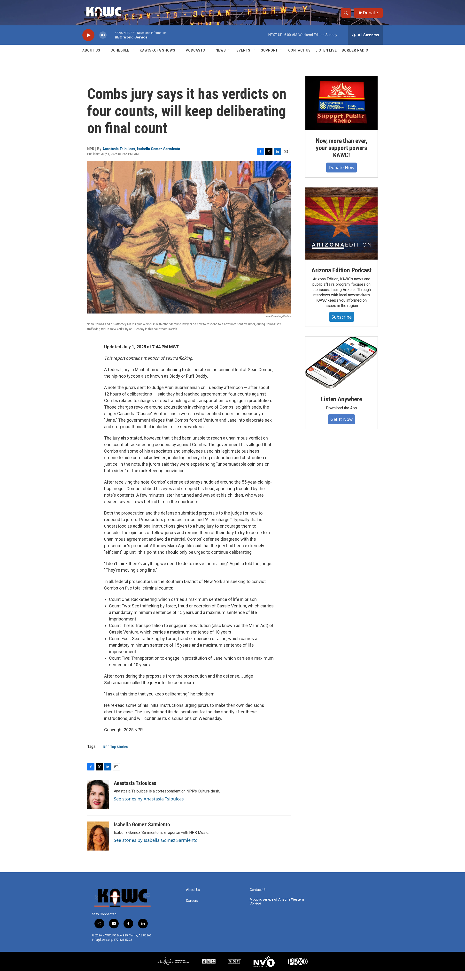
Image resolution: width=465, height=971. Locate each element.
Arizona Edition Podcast (341, 270)
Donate (370, 12)
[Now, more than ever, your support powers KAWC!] (341, 103)
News (221, 50)
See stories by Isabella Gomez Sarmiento (156, 840)
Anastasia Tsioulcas (118, 148)
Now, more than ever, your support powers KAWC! (341, 148)
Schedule (120, 50)
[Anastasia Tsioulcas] (98, 794)
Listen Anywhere (341, 399)
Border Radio (355, 50)
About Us (91, 50)
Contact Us (299, 50)
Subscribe (342, 317)
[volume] (103, 35)
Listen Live (326, 50)
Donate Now (341, 167)
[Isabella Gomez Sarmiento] (98, 836)
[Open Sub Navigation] (104, 50)
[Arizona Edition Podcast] (341, 223)
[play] (88, 35)
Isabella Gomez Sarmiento (158, 148)
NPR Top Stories (115, 747)
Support (269, 50)
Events (243, 50)
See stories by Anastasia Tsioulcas (149, 799)
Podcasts (195, 50)
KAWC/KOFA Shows (157, 50)
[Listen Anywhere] (341, 362)
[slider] (110, 34)
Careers (192, 901)
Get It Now (341, 419)
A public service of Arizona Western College (277, 901)
